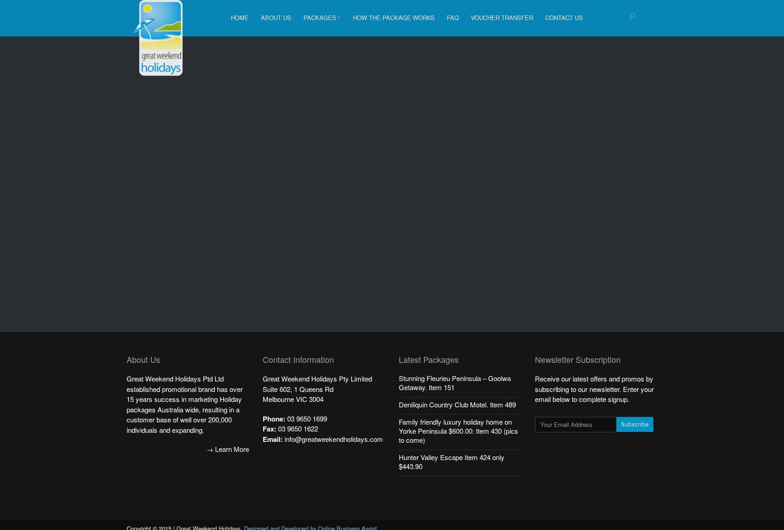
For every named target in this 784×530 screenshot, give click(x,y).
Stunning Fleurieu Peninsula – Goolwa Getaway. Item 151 (455, 382)
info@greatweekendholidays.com (333, 439)
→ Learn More (227, 449)
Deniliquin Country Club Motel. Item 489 (457, 404)
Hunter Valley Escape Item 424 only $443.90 (452, 461)
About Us (276, 17)
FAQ (453, 17)
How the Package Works (394, 17)
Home (240, 17)
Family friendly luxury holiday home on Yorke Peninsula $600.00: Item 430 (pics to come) (458, 431)
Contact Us (564, 17)
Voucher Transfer (502, 17)
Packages (320, 17)
